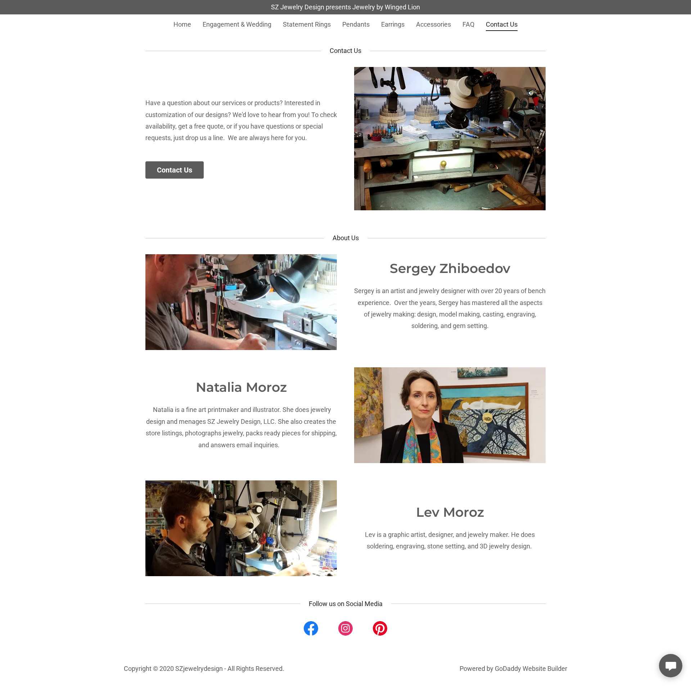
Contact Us (174, 170)
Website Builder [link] (545, 668)
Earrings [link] (393, 24)
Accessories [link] (433, 24)
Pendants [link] (356, 24)
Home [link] (182, 24)
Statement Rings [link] (307, 24)
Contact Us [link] (502, 24)
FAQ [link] (468, 24)
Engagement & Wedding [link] (237, 24)
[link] (311, 630)
